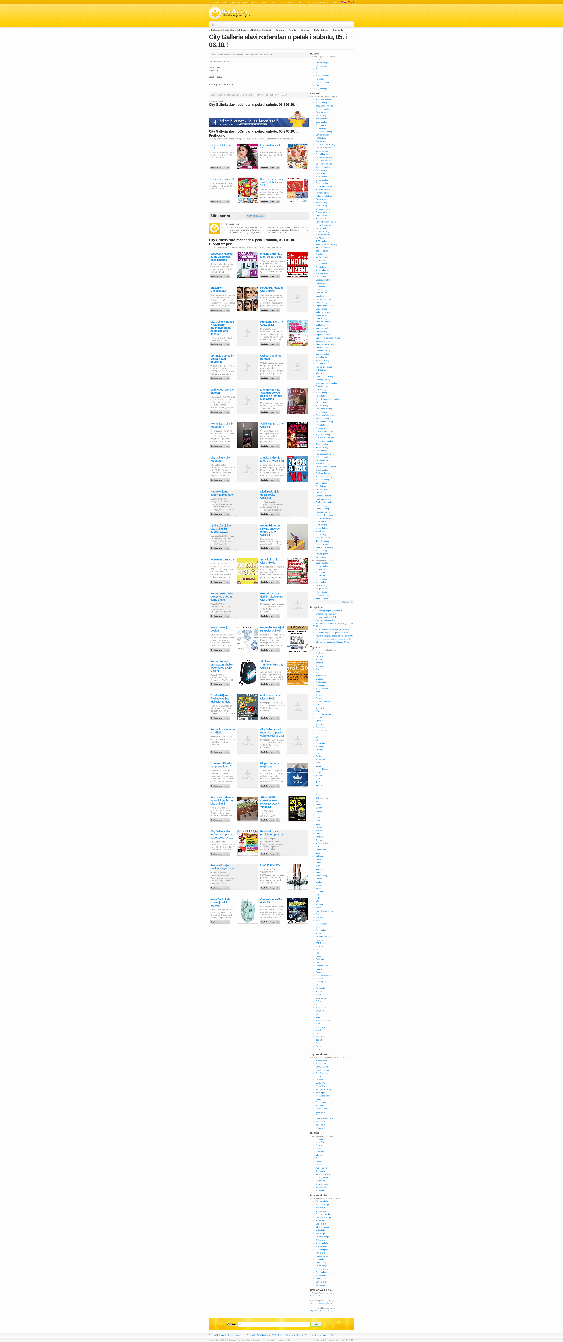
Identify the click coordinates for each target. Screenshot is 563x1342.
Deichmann (320, 727)
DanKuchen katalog (324, 157)
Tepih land (320, 959)
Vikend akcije (287, 2)
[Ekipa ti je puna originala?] (270, 785)
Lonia (318, 834)
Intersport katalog (323, 251)
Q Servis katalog (323, 457)
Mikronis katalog (323, 341)
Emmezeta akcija (323, 1221)
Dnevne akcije (322, 63)
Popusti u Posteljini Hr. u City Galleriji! (272, 629)
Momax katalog (322, 354)
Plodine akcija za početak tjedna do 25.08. (334, 639)
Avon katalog (321, 103)
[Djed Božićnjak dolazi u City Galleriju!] (270, 513)
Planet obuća (321, 924)
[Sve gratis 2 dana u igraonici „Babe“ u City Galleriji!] (220, 819)
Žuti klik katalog (322, 541)
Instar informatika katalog (326, 244)
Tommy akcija (322, 1279)
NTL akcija (320, 1233)
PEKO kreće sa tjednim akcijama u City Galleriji (271, 596)
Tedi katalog (321, 492)
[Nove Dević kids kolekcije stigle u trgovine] (220, 921)
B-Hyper (319, 695)
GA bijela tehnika (323, 209)
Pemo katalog (321, 396)
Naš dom (319, 892)
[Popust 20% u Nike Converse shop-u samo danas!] (220, 615)
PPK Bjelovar (321, 943)
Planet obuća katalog (325, 415)
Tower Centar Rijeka (324, 1118)
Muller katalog (322, 347)
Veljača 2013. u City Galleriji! (272, 425)
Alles (318, 1043)
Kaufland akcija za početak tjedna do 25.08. (334, 636)
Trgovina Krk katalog (324, 515)
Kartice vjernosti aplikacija (321, 1303)
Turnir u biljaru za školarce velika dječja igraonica (220, 698)
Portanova (320, 1105)
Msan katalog (321, 585)
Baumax (319, 659)
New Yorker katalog (324, 367)
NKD (318, 898)
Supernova (320, 1112)
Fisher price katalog (324, 196)
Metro (318, 866)
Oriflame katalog (323, 380)
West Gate (320, 1122)
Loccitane (320, 827)
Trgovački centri (322, 82)
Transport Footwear (324, 975)
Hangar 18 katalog (323, 219)
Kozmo (319, 830)
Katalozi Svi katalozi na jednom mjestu (229, 13)
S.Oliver (319, 1001)
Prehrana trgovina (323, 937)
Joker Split (320, 1093)
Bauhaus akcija (322, 1204)
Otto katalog (321, 389)
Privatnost (221, 1335)
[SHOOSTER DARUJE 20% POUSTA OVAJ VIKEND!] (270, 819)
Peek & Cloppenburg (324, 911)
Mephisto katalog (323, 335)
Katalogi (345, 2)
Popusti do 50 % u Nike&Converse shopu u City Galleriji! (271, 530)
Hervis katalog (322, 228)
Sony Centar (321, 998)
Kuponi (310, 2)
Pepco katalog (322, 402)
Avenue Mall (321, 1063)
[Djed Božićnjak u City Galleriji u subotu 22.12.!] (220, 547)
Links (318, 817)
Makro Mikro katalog (324, 312)
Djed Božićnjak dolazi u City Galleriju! (269, 494)
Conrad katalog (322, 154)
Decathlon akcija (323, 1214)
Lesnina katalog (322, 283)
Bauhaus (319, 656)
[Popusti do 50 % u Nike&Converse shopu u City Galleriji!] (270, 547)
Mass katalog (321, 318)
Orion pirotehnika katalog (326, 383)
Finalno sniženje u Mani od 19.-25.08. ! (271, 255)
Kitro (318, 795)
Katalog (281, 1335)
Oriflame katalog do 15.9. (326, 614)
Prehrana (215, 30)
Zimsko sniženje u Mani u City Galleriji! (272, 459)
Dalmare (319, 1080)
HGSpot (319, 772)
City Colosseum (322, 1073)
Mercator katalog (323, 328)
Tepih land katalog (323, 499)
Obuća (254, 30)
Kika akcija (320, 1240)
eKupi (318, 740)
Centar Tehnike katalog (325, 144)
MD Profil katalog (323, 322)
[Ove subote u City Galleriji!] (270, 921)
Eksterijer (266, 30)
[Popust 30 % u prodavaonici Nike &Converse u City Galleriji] (220, 683)
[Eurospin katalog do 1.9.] (270, 166)
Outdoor (280, 30)
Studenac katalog (323, 473)
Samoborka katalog (324, 460)
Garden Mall (321, 1083)
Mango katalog (322, 315)
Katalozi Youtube (322, 1335)
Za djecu (305, 30)
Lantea (318, 805)
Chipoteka (320, 708)
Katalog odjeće (322, 1177)
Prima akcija (321, 1275)
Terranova (320, 962)
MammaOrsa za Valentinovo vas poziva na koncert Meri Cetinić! (271, 394)
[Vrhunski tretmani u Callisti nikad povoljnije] (220, 377)
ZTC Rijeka (320, 1125)
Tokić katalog (321, 505)
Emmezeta (320, 743)
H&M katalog (321, 215)
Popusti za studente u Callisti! (222, 731)
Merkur (319, 872)
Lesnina (319, 811)
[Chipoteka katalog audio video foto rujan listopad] (220, 275)
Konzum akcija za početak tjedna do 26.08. (334, 629)
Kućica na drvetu (323, 843)
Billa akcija (320, 1208)
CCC (318, 705)
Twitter (333, 1335)
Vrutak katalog (322, 531)
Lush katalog (321, 296)
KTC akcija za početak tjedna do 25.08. (332, 642)
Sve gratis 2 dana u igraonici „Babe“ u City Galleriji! (222, 800)
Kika (317, 792)
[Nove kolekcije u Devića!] (220, 649)
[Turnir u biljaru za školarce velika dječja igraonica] (220, 717)
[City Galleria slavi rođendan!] (220, 479)
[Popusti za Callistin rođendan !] (220, 445)
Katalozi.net (232, 224)
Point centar (321, 1102)
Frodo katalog (321, 202)
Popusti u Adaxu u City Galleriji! (271, 289)
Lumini (318, 1099)
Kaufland (319, 788)
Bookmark (251, 1335)
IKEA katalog (321, 241)
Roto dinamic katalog (325, 454)
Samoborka (320, 988)
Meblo (318, 863)
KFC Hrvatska (322, 798)
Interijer (319, 1155)
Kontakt (231, 1335)
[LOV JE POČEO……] (270, 887)
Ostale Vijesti (321, 1128)
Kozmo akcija (321, 1246)
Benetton (319, 663)
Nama (318, 885)
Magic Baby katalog (324, 306)
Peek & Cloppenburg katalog (328, 399)
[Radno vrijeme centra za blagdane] (220, 513)
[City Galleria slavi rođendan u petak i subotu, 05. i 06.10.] (220, 853)
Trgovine (321, 2)
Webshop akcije (322, 76)
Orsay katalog (322, 386)
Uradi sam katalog (323, 521)
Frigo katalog (321, 206)
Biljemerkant (321, 676)
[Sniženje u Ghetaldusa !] (220, 309)
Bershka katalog (322, 119)
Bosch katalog (322, 563)
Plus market (321, 930)
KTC (317, 801)
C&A (318, 711)
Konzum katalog (322, 270)
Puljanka (319, 940)
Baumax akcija (322, 1201)
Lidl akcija (320, 1259)
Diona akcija (321, 1211)
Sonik (318, 1004)
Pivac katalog (321, 412)
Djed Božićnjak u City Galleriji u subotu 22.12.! (220, 528)
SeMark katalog (322, 463)
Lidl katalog (320, 286)
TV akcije (333, 2)
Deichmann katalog (324, 164)
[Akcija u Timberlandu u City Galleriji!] (270, 683)
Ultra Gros (320, 1011)
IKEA (318, 782)
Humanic (319, 775)
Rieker (318, 950)
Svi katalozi (321, 557)
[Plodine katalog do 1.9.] (220, 200)
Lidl (317, 814)
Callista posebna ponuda (270, 357)
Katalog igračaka (323, 1174)
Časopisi (319, 85)
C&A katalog (321, 141)
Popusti (300, 2)
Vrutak (318, 1030)
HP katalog (320, 576)
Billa (317, 669)
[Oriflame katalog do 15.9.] (220, 166)
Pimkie (319, 921)
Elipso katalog (322, 183)
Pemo (318, 908)
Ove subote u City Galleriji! (271, 901)
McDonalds (320, 856)
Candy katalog (322, 566)
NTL (317, 901)
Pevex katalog (322, 405)
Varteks (319, 1014)
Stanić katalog (322, 470)
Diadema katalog (323, 167)
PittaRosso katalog (324, 409)
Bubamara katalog (323, 125)
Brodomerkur (321, 685)
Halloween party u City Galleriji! (271, 697)
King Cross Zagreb (323, 1096)
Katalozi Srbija (349, 2)
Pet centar (320, 904)
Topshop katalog (323, 512)
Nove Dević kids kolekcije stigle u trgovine (220, 902)
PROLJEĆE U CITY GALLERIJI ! (272, 323)
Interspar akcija (322, 1227)
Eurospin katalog (323, 190)
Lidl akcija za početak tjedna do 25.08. (332, 633)
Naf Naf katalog (322, 360)
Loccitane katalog (323, 299)
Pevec (318, 914)
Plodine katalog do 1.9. (325, 620)
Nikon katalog (321, 579)
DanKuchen (320, 721)
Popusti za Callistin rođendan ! (221, 425)
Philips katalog (322, 589)
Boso (318, 692)
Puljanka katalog (323, 434)
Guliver (319, 766)
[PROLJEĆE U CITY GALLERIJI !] (270, 343)
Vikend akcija (321, 1187)
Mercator (319, 869)
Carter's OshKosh (323, 701)
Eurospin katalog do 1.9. (326, 617)
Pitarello (319, 917)
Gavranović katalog (324, 212)
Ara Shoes (320, 653)
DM (317, 737)
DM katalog (320, 173)
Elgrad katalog (322, 180)
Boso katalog (321, 122)
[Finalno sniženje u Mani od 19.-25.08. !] (270, 275)
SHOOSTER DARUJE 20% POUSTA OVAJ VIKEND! (269, 802)
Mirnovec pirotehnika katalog (328, 338)
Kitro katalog (321, 267)
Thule (318, 1049)
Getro (318, 763)
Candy (318, 1046)
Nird (317, 895)
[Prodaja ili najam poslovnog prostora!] (270, 853)
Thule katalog (321, 592)
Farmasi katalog (322, 193)
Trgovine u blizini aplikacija (321, 1310)
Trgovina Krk (321, 982)
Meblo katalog (322, 325)
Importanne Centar (323, 1089)
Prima (318, 933)
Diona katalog (321, 170)
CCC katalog (321, 138)
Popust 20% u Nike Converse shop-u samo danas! (221, 596)
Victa (318, 1024)
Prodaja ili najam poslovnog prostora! (272, 833)
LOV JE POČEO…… (272, 865)
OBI (317, 985)
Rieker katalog (322, 447)
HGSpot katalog (322, 231)
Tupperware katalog (324, 518)
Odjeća (242, 30)
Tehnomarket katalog (324, 496)
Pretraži (232, 1324)
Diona (318, 734)
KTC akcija (320, 1253)
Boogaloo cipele (322, 688)
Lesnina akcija (322, 1256)
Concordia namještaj (324, 714)
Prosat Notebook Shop (325, 431)
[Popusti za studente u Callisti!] (220, 751)
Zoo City (319, 1040)
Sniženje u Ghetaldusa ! (218, 289)
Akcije (275, 2)
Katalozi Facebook (305, 1335)
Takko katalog (322, 489)
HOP (318, 779)
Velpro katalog (322, 598)
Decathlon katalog (323, 161)
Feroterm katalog (323, 199)
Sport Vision (321, 1008)
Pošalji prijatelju (263, 1335)
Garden (319, 756)
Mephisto (319, 882)
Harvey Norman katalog (326, 222)
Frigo (318, 753)
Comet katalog (322, 151)
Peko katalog (321, 393)
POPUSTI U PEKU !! (222, 559)
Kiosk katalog (321, 264)
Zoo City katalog (323, 538)
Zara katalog (321, 534)
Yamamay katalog (323, 544)
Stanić (318, 995)
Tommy (319, 969)
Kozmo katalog (322, 273)
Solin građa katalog (324, 476)
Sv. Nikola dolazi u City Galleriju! (271, 561)
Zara (317, 1033)
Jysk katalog (321, 254)
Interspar (319, 785)
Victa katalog (321, 525)
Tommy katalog (322, 509)
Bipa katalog (321, 115)
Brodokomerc (321, 682)
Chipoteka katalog (323, 148)
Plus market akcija (323, 1272)
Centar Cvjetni (322, 1067)
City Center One (322, 1070)
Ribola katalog (322, 444)
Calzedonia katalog (324, 132)
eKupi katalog (321, 177)
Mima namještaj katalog (326, 344)
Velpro (318, 1017)
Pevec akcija (321, 1266)
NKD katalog (321, 370)
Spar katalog (321, 486)
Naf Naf (319, 888)
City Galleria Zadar (255, 216)
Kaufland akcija (322, 1237)
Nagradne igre (321, 88)
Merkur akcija (321, 1262)
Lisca (318, 821)
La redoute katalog (323, 280)
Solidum (319, 1115)
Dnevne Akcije (322, 1184)
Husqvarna (320, 572)
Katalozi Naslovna (214, 24)
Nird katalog (321, 582)
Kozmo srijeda (322, 1250)
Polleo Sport (321, 946)
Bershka (319, 666)
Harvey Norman (322, 769)
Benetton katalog (323, 112)
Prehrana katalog (323, 428)
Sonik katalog (321, 483)
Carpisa (319, 698)
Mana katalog (321, 309)
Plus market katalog (324, 422)
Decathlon (320, 724)
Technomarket (322, 966)
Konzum (319, 837)
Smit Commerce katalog (326, 467)
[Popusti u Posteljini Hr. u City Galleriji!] (270, 649)
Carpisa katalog (322, 135)
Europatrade (321, 746)
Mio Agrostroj (321, 875)
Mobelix (319, 879)
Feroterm (319, 750)
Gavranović (320, 759)
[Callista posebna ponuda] (270, 377)
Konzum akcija (322, 1243)
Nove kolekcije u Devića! (220, 629)
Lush (318, 824)
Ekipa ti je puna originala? (269, 765)
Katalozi (264, 2)
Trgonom (319, 979)
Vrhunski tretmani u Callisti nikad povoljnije (222, 358)
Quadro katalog (322, 595)
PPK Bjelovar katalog (325, 438)
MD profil (319, 859)
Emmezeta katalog (324, 186)
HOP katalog (321, 238)
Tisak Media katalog (324, 502)
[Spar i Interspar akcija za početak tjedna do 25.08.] (270, 200)
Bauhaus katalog (323, 109)
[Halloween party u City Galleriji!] (270, 717)
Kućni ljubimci (321, 30)
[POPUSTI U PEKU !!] (220, 581)
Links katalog (321, 289)
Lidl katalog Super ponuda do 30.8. (330, 611)
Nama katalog (321, 357)
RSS (274, 1335)
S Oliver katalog (322, 480)
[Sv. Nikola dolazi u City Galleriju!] (270, 581)
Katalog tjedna (322, 554)
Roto (318, 953)
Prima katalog (321, 425)
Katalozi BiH (352, 2)
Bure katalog (321, 128)
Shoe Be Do (321, 991)
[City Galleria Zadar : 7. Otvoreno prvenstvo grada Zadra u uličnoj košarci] (220, 343)
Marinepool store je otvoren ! (222, 391)
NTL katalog (321, 373)
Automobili (320, 1190)
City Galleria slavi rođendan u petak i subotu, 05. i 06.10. (221, 834)
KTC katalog (321, 277)
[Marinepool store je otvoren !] (220, 411)
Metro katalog (321, 331)
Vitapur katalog (322, 528)
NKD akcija (320, 1230)
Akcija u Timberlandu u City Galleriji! (271, 664)
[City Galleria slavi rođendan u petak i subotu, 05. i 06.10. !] (270, 751)
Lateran (319, 808)
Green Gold (320, 1086)
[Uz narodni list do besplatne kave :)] (220, 785)
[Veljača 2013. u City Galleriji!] (270, 445)
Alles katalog (321, 550)
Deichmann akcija (323, 1217)
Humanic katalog (323, 235)
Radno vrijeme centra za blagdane (222, 493)
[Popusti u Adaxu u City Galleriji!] (270, 309)
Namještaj (229, 30)
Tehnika (292, 30)
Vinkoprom (320, 1027)
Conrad (319, 717)
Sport (318, 1158)
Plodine (319, 927)
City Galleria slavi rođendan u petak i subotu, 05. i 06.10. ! (272, 732)
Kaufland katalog (323, 257)
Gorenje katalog (322, 569)
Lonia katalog (321, 302)
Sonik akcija (321, 1282)
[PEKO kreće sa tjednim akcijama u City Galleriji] (270, 615)
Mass (318, 853)
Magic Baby (321, 850)
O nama (212, 1335)
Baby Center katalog (324, 106)
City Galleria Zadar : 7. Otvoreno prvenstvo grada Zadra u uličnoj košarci (222, 327)
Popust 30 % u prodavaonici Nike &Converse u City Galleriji (221, 666)
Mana (318, 846)
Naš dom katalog (323, 364)
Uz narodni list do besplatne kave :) (221, 765)
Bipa (317, 672)
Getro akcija (321, 1224)
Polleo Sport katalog (324, 441)
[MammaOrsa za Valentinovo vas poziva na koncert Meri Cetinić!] (270, 411)
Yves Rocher (321, 1037)
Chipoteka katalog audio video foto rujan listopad (221, 256)
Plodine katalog (322, 418)
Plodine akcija (322, 1269)
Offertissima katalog (324, 376)
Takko (318, 956)
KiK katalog (320, 260)
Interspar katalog (323, 248)
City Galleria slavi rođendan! (220, 459)
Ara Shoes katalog (323, 99)
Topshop (319, 972)
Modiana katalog (323, 351)
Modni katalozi (322, 1181)
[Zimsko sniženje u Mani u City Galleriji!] (270, 479)
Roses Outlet (321, 1109)
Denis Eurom (321, 730)
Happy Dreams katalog (325, 225)
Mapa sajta (240, 1335)
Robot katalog (321, 451)
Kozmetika (338, 30)
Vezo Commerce (323, 1020)
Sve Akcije (320, 1285)
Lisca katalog (321, 293)
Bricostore (320, 679)
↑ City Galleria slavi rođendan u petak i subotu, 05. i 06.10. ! (333, 1340)
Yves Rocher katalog (324, 547)
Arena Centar (321, 1060)
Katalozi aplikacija (317, 1296)
